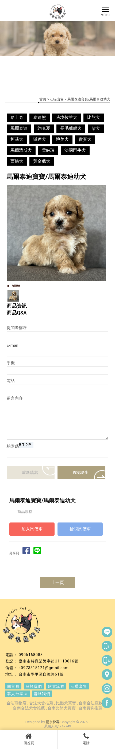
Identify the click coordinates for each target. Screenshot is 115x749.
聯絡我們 (42, 694)
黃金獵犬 (41, 161)
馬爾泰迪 (19, 128)
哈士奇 (16, 117)
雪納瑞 (48, 150)
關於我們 (34, 686)
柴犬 (95, 128)
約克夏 (43, 128)
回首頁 (29, 743)
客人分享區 (17, 694)
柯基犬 (16, 139)
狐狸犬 (39, 139)
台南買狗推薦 (90, 708)
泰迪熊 (39, 117)
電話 (86, 743)
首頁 (42, 99)
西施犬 (16, 161)
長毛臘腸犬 (71, 128)
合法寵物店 (16, 703)
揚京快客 (53, 722)
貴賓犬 (85, 139)
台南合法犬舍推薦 (29, 708)
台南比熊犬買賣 (62, 708)
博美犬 (62, 139)
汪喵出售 (57, 99)
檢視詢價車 (80, 529)
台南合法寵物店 (93, 703)
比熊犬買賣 (66, 703)
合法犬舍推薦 (41, 703)
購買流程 (56, 686)
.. (89, 722)
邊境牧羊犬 (66, 117)
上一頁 (57, 582)
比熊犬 (93, 117)
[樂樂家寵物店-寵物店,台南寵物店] (57, 12)
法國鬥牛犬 (75, 150)
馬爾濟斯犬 (21, 150)
